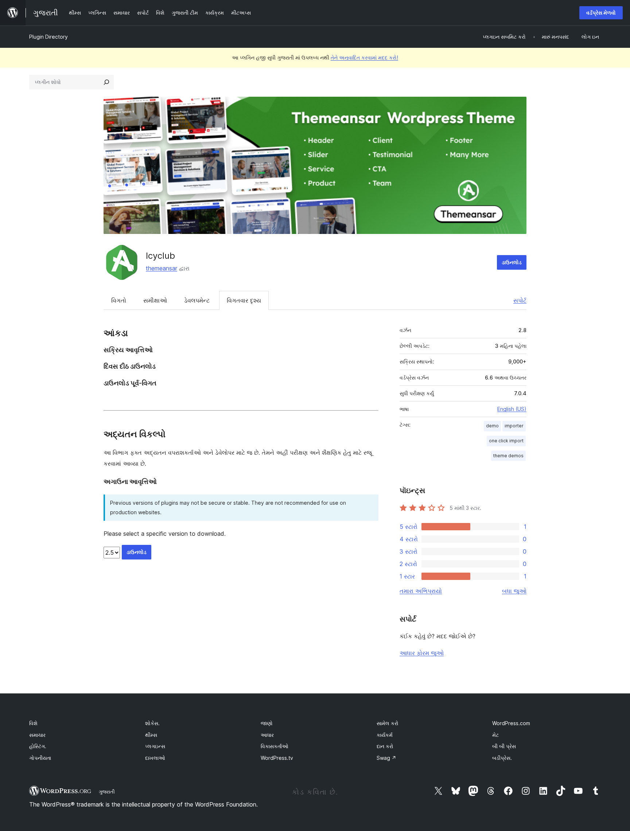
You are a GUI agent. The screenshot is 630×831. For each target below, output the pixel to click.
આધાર (267, 735)
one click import (506, 440)
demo (492, 425)
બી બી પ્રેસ (504, 746)
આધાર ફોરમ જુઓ (422, 653)
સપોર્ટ (519, 300)
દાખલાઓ (155, 758)
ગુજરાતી (107, 792)
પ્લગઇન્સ (155, 746)
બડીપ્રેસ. (502, 758)
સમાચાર (37, 735)
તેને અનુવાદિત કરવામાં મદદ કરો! (364, 57)
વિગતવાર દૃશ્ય (244, 300)
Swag (386, 758)
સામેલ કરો (387, 723)
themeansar (161, 268)
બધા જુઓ (514, 591)
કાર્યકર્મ (385, 735)
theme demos (508, 455)
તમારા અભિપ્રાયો (421, 591)
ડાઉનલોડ (512, 262)
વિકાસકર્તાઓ (274, 746)
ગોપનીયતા (40, 758)
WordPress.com (511, 723)
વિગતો (118, 300)
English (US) (511, 409)
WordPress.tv (277, 758)
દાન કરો (385, 746)
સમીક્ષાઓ (155, 300)
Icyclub (160, 255)
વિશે (33, 723)
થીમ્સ (151, 735)
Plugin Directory (48, 37)
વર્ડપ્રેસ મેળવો (601, 12)
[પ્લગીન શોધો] (106, 82)
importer (514, 425)
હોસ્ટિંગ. (37, 746)
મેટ (495, 735)
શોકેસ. (152, 723)
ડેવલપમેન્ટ (197, 300)
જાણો (267, 723)
